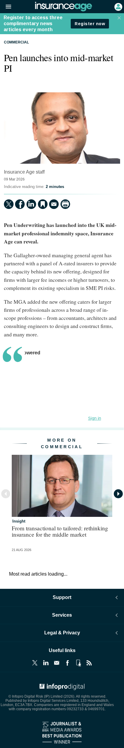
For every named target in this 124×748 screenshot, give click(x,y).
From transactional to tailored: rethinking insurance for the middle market (60, 531)
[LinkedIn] (31, 204)
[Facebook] (20, 204)
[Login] (117, 6)
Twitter (35, 662)
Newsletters (56, 662)
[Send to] (54, 204)
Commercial (16, 42)
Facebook (67, 662)
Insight (18, 521)
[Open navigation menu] (5, 7)
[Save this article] (43, 204)
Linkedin (45, 662)
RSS (89, 662)
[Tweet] (9, 204)
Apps (78, 662)
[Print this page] (65, 204)
